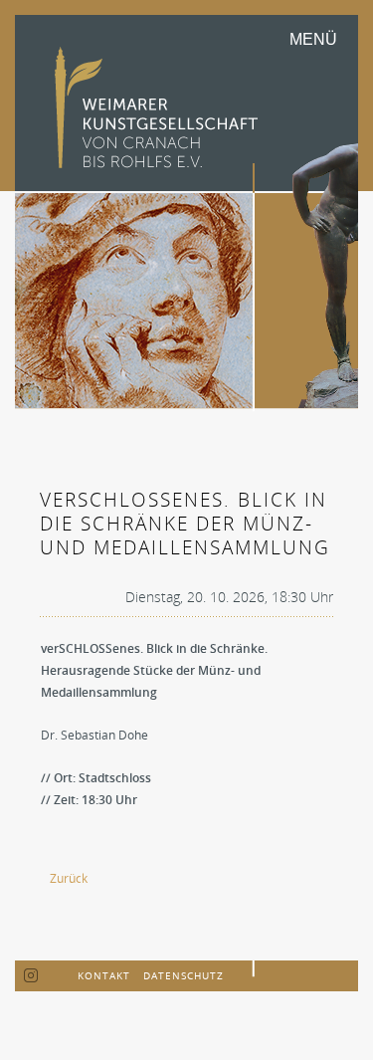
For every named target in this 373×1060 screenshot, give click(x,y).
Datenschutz (183, 975)
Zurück (69, 878)
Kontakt (104, 975)
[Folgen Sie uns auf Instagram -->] (31, 976)
